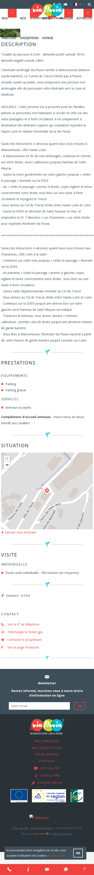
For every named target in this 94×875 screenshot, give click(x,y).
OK (78, 853)
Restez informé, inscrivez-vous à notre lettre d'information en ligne (47, 693)
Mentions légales (42, 828)
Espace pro (50, 775)
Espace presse (50, 783)
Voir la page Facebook (23, 647)
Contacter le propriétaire (24, 640)
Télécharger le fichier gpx (25, 632)
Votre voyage (47, 28)
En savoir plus (55, 855)
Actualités (84, 18)
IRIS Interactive (63, 834)
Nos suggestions (29, 28)
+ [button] (7, 458)
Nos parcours (9, 28)
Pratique (66, 18)
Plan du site (20, 828)
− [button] (7, 465)
